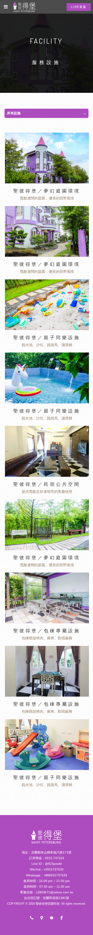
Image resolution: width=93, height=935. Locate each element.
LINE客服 (78, 7)
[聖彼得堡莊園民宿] (46, 843)
